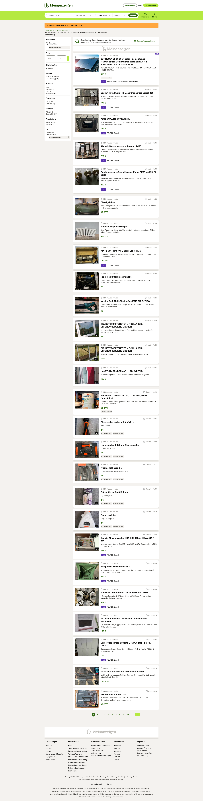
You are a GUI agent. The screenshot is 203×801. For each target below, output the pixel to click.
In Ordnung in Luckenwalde (106, 788)
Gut (47, 91)
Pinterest (117, 757)
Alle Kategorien (51, 43)
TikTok (116, 759)
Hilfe (70, 745)
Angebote (49, 122)
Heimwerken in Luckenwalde (58, 794)
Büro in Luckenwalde (142, 788)
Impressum (72, 771)
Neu (47, 87)
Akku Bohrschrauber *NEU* (114, 694)
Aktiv (47, 68)
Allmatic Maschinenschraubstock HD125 (121, 146)
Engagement (50, 757)
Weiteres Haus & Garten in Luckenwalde (92, 797)
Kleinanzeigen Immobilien (100, 745)
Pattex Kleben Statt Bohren (114, 492)
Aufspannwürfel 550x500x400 (115, 118)
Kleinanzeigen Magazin (54, 754)
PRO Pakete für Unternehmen (97, 752)
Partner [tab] (109, 784)
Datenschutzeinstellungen (77, 765)
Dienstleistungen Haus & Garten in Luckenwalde (86, 791)
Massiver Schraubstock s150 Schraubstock (122, 671)
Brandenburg (51, 134)
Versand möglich (51, 77)
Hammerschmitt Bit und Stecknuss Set (120, 445)
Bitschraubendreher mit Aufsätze (117, 422)
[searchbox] (61, 15)
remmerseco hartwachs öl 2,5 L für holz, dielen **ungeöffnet (124, 397)
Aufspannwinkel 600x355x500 (115, 566)
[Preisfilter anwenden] (68, 58)
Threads (117, 754)
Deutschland (50, 133)
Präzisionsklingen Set (111, 468)
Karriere (48, 748)
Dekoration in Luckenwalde (61, 791)
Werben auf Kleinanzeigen (101, 755)
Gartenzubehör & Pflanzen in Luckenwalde (116, 791)
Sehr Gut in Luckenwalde (75, 788)
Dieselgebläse (108, 202)
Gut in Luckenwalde (90, 788)
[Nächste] (137, 714)
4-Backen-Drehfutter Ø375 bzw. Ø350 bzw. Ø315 (124, 592)
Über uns (48, 745)
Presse (48, 751)
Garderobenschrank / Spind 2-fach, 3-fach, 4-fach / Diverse (126, 644)
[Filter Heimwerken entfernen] (68, 47)
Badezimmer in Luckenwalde (125, 788)
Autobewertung (142, 755)
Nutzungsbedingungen (76, 768)
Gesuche (49, 124)
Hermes (48, 104)
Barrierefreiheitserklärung (77, 759)
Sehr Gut (49, 89)
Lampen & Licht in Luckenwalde (103, 794)
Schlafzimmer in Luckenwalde (123, 794)
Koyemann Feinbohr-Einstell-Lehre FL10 (121, 250)
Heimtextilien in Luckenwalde (140, 791)
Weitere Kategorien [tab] (97, 784)
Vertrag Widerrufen (75, 754)
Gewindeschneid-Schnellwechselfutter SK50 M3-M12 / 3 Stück (128, 173)
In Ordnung (49, 93)
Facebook (117, 745)
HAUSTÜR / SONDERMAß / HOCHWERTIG (122, 371)
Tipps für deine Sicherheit (77, 748)
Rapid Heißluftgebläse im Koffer (116, 276)
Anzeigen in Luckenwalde (114, 797)
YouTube (117, 748)
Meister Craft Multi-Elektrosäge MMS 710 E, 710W (125, 301)
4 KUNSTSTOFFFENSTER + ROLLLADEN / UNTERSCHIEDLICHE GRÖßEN (122, 325)
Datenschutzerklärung (76, 762)
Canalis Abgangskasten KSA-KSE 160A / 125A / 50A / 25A (127, 539)
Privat (48, 112)
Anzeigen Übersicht (144, 748)
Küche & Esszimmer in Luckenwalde (80, 794)
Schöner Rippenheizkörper (114, 226)
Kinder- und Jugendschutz (78, 757)
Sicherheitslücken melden (77, 751)
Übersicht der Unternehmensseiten (144, 752)
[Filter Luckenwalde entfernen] (68, 137)
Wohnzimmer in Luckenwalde (143, 794)
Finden (133, 15)
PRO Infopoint (96, 748)
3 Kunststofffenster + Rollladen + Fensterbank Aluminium (124, 620)
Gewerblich (49, 114)
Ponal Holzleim (108, 515)
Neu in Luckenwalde (59, 788)
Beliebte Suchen (143, 745)
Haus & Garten (52, 45)
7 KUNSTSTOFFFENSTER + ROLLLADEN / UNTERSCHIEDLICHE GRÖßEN (122, 349)
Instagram (117, 751)
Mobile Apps (50, 759)
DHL (47, 101)
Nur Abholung (50, 79)
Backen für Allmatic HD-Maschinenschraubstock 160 (127, 93)
